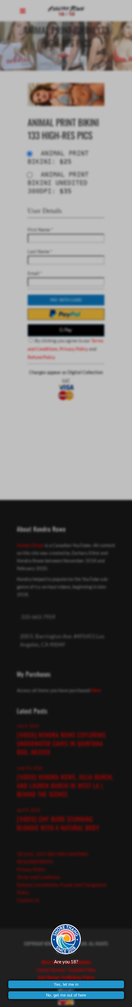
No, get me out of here (66, 995)
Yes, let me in (66, 984)
